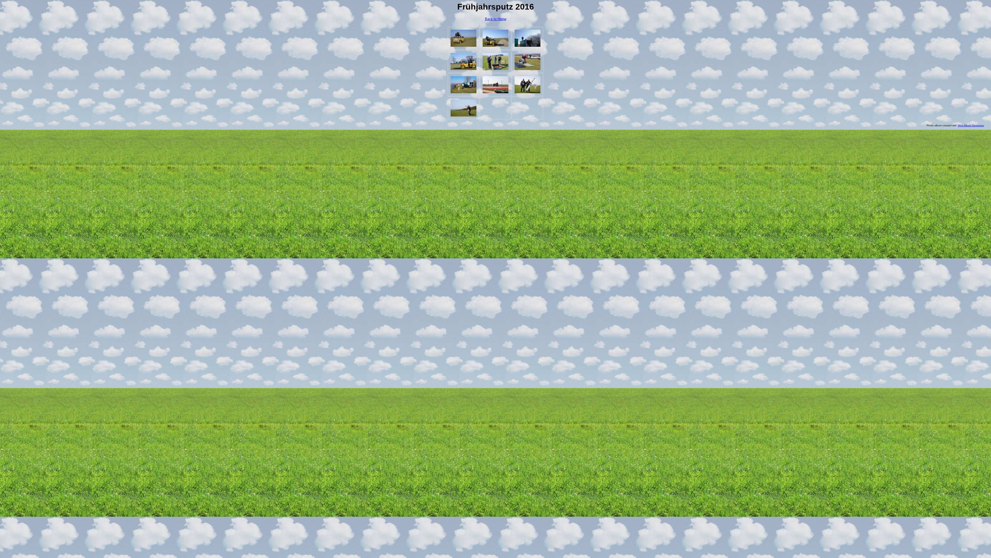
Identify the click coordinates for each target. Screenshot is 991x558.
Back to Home (495, 19)
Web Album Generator (971, 125)
